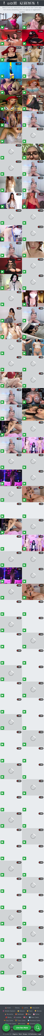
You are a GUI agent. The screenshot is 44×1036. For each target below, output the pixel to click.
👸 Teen (29, 1011)
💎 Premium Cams (34, 1020)
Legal (39, 1034)
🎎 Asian (8, 1008)
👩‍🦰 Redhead (19, 1014)
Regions (15, 1034)
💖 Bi (25, 1017)
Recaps (25, 1034)
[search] (38, 1028)
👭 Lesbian (17, 1017)
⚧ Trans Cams (20, 1020)
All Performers (32, 1034)
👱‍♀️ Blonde (38, 1011)
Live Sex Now (22, 1028)
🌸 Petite (36, 1014)
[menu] (6, 1028)
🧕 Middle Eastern (8, 1011)
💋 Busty (8, 1017)
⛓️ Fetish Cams (10, 1024)
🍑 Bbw (28, 1014)
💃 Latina (25, 1008)
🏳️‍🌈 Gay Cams (8, 1020)
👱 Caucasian (34, 1008)
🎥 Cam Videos (33, 1027)
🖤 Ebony (16, 1008)
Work (20, 1034)
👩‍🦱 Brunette (9, 1014)
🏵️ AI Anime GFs (33, 1024)
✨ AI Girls (21, 1024)
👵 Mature (21, 1011)
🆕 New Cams (34, 1017)
